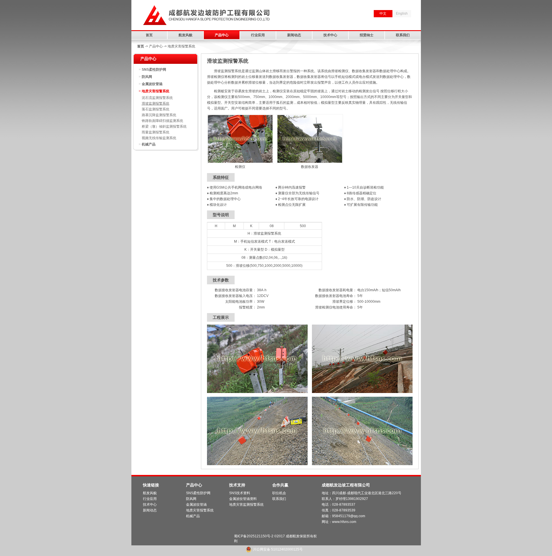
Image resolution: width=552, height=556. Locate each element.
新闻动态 (294, 35)
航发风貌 (185, 35)
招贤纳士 (366, 35)
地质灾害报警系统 (155, 91)
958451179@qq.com (348, 516)
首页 (149, 35)
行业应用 (258, 35)
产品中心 (222, 35)
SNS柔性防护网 (154, 70)
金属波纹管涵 (152, 84)
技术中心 (330, 35)
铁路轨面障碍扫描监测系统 (162, 121)
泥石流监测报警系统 (157, 98)
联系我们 (403, 35)
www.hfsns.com (344, 522)
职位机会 (279, 493)
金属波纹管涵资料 (243, 499)
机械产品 (149, 144)
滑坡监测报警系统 (155, 103)
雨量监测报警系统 (155, 132)
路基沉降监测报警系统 (159, 115)
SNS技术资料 (239, 493)
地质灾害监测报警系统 (246, 505)
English (402, 13)
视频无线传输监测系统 (159, 138)
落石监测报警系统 (155, 109)
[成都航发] (206, 26)
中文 (382, 13)
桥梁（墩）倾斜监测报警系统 (164, 126)
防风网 (147, 77)
